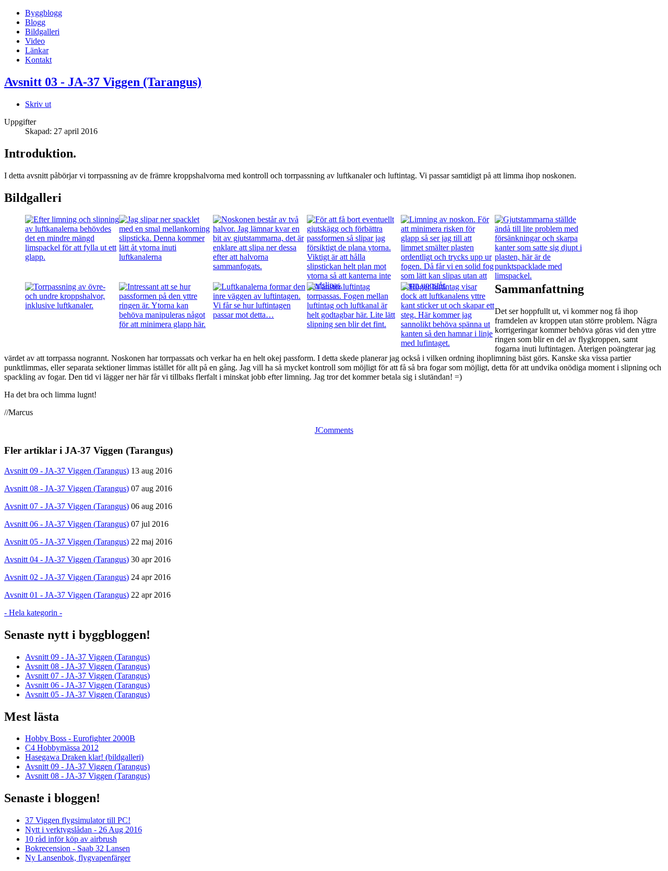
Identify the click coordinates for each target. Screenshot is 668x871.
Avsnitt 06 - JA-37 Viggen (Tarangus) (66, 523)
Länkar (37, 50)
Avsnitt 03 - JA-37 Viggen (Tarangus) (102, 82)
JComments (334, 430)
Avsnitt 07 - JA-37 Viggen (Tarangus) (66, 506)
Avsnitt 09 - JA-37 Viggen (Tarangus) (66, 470)
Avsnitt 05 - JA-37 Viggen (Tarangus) (66, 541)
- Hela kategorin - (33, 612)
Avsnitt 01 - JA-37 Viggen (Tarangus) (66, 594)
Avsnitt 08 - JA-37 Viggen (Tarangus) (66, 488)
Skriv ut (38, 104)
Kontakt (38, 59)
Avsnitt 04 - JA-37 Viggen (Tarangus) (66, 559)
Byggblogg (43, 12)
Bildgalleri (42, 31)
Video (35, 41)
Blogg (35, 22)
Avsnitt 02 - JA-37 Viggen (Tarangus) (66, 577)
